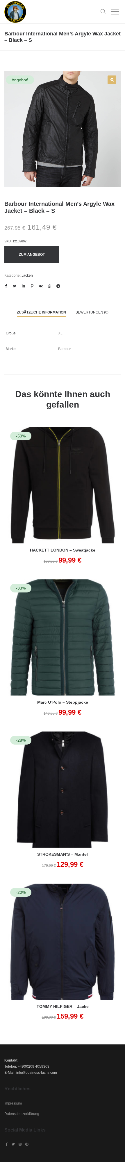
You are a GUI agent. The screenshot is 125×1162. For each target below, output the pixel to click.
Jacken (27, 275)
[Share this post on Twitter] (14, 286)
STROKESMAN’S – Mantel (62, 854)
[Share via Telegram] (58, 286)
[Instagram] (20, 1144)
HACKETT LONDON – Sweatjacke (62, 550)
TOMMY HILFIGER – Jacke (63, 1006)
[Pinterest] (26, 1144)
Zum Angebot (32, 255)
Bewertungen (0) (92, 312)
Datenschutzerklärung (21, 1114)
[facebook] (7, 1144)
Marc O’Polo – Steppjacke (62, 702)
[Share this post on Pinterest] (32, 286)
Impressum (13, 1103)
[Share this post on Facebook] (5, 286)
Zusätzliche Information (41, 312)
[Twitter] (13, 1144)
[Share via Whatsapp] (49, 286)
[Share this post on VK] (40, 286)
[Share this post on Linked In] (23, 286)
